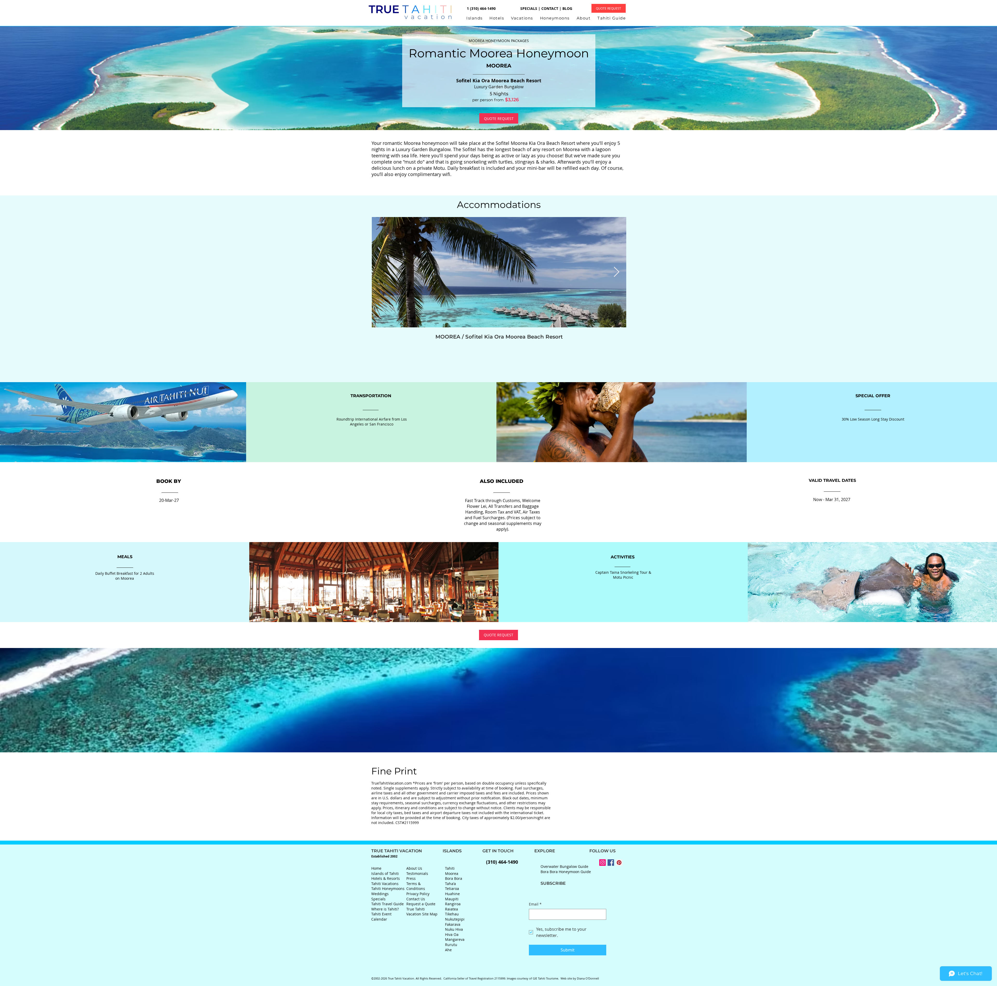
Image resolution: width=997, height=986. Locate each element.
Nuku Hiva (454, 929)
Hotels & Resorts (385, 878)
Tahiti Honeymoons (388, 888)
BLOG (567, 8)
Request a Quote (420, 903)
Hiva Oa (452, 934)
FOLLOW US (585, 850)
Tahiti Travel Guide (387, 903)
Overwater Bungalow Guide (564, 866)
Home (376, 868)
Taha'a (450, 883)
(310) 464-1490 (502, 862)
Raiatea (451, 909)
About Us (414, 868)
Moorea (451, 873)
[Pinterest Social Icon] (619, 862)
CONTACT (549, 8)
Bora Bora (453, 878)
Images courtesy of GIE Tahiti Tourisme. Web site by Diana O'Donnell (553, 978)
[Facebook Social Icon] (611, 862)
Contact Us (415, 898)
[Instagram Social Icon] (602, 862)
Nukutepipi (454, 919)
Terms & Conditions (415, 886)
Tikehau (452, 913)
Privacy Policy (417, 893)
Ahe (448, 949)
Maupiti (452, 898)
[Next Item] (616, 272)
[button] (477, 18)
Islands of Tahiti (385, 873)
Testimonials (417, 873)
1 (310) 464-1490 (481, 8)
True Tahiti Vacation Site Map (421, 912)
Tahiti (450, 868)
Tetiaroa (452, 888)
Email (535, 904)
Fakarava (452, 924)
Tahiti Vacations (385, 883)
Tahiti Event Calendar (381, 916)
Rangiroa (453, 903)
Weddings (380, 893)
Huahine (452, 893)
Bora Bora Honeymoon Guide (566, 871)
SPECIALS (528, 8)
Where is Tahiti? (385, 909)
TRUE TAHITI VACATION (407, 850)
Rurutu (451, 944)
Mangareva (454, 939)
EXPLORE (534, 850)
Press (411, 878)
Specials (378, 898)
